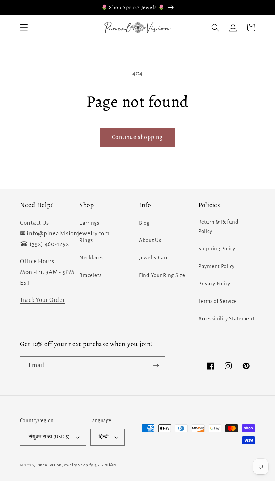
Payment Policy (216, 266)
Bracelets (90, 275)
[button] (24, 27)
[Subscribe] (156, 365)
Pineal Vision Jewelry (56, 465)
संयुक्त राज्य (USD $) (49, 436)
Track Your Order (42, 300)
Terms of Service (217, 301)
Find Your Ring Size (162, 275)
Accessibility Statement (226, 318)
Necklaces (91, 257)
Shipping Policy (216, 248)
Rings (86, 240)
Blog (144, 223)
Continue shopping (137, 137)
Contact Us (34, 222)
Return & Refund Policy (218, 226)
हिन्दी (104, 436)
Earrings (89, 223)
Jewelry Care (154, 257)
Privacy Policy (214, 283)
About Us (150, 240)
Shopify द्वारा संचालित (97, 465)
